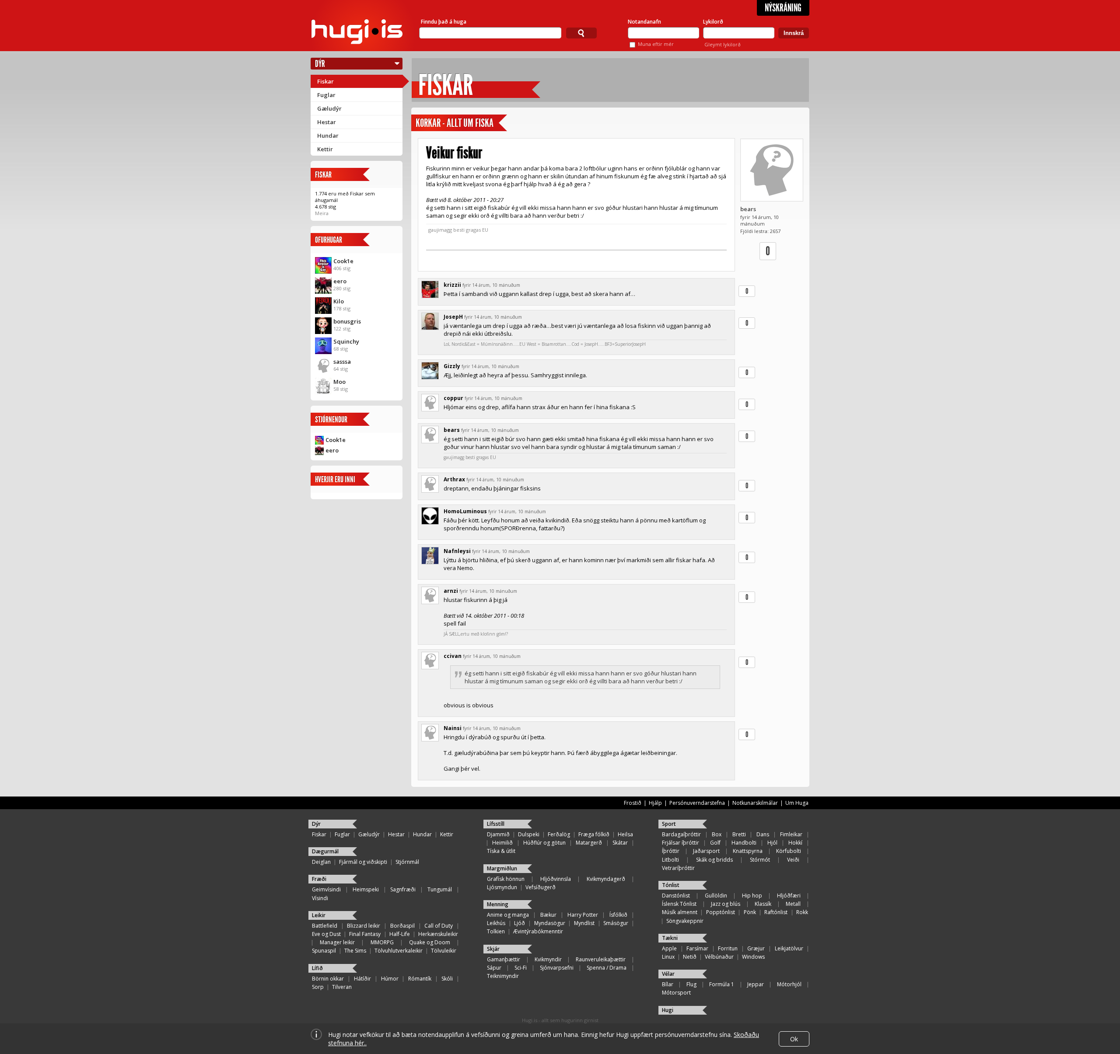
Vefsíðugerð (540, 887)
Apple (669, 948)
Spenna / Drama (606, 967)
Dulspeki (528, 834)
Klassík (763, 904)
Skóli (447, 978)
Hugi (667, 1010)
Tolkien (496, 931)
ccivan (453, 656)
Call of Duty (438, 925)
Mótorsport (676, 992)
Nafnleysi (457, 551)
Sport (669, 824)
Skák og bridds (714, 859)
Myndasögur (549, 923)
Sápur (494, 967)
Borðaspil (402, 925)
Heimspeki (366, 889)
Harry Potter (582, 914)
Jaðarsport (706, 851)
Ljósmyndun (502, 887)
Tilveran (342, 987)
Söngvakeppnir (685, 921)
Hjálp (655, 803)
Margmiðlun (502, 868)
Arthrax (454, 479)
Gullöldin (716, 895)
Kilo (338, 301)
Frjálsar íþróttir (680, 842)
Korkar (428, 123)
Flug (691, 984)
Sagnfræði (403, 889)
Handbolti (744, 842)
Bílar (667, 984)
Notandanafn (644, 21)
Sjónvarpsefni (557, 967)
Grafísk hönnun (506, 879)
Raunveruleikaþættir (601, 959)
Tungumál (439, 889)
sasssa (342, 361)
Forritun (728, 948)
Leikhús (496, 923)
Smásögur (615, 923)
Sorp (318, 987)
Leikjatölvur (789, 948)
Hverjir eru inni (335, 479)
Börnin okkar (328, 978)
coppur (453, 398)
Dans (762, 834)
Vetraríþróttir (678, 868)
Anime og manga (508, 914)
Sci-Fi (520, 967)
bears (748, 209)
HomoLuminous (465, 511)
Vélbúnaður (719, 956)
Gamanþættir (503, 959)
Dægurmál (325, 851)
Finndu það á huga (443, 21)
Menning (497, 904)
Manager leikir (337, 942)
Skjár (493, 949)
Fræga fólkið (593, 834)
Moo (339, 382)
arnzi (451, 591)
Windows (753, 956)
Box (716, 834)
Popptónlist (720, 912)
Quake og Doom (429, 942)
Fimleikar (791, 834)
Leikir (319, 915)
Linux (668, 956)
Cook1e (343, 261)
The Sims (355, 950)
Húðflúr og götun (544, 842)
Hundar (328, 135)
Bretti (739, 834)
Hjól (772, 842)
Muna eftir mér (656, 44)
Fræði (319, 879)
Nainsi (453, 728)
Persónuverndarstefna (697, 803)
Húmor (390, 978)
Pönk (750, 912)
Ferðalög (559, 834)
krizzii (452, 285)
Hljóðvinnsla (555, 879)
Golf (715, 842)
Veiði (793, 859)
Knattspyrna (748, 851)
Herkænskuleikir (438, 934)
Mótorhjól (789, 984)
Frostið (632, 803)
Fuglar (326, 95)
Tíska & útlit (501, 851)
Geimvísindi (326, 889)
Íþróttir (670, 851)
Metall (793, 904)
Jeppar (755, 984)
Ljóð (519, 923)
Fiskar (325, 81)
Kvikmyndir (548, 959)
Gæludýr (329, 108)
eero (339, 281)
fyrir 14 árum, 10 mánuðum (491, 285)
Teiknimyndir (503, 976)
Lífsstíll (495, 824)
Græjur (756, 948)
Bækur (548, 914)
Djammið (498, 834)
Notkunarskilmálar (755, 803)
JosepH (453, 316)
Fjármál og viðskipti (363, 862)
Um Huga (796, 803)
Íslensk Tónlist (679, 904)
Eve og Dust (326, 934)
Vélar (668, 973)
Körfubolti (788, 851)
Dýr (320, 63)
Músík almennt (679, 912)
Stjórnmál (407, 862)
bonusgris (347, 321)
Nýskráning (783, 8)
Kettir (325, 149)
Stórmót (760, 859)
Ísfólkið (618, 914)
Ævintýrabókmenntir (538, 931)
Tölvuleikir (443, 950)
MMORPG (382, 942)
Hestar (326, 122)
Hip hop (752, 895)
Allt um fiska (470, 123)
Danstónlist (676, 895)
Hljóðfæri (789, 895)
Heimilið (502, 842)
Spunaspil (324, 950)
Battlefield (324, 925)
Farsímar (697, 948)
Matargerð (589, 842)
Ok (794, 1039)
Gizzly (452, 366)
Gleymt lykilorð (722, 44)
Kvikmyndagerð (606, 879)
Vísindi (320, 898)
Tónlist (670, 885)
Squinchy (346, 341)
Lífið (317, 968)
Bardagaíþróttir (681, 834)
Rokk (802, 912)
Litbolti (670, 859)
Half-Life (399, 934)
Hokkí (795, 842)
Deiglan (321, 862)
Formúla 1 (721, 984)
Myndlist (584, 923)
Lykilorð (713, 21)
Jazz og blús (725, 904)
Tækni (670, 938)
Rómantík (419, 978)
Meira (322, 213)
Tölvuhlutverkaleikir (398, 950)
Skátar (620, 842)
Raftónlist (776, 912)
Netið (689, 956)
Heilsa (625, 834)
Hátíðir (362, 978)
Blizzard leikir (363, 925)
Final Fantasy (365, 934)
